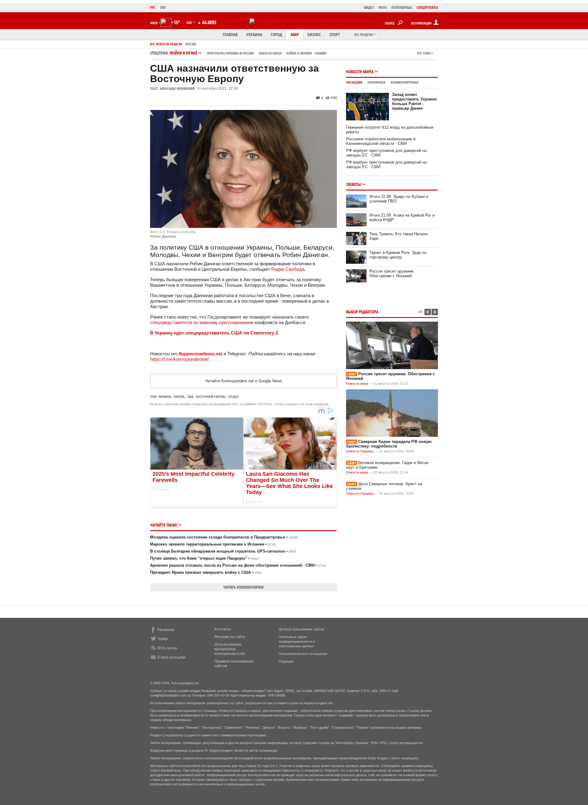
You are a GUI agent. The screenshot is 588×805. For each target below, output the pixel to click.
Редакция (286, 661)
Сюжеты (353, 184)
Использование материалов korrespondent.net (229, 649)
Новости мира (359, 71)
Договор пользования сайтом (301, 629)
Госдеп (233, 396)
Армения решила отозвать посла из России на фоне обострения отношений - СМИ (238, 565)
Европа (179, 396)
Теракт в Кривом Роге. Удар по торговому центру (397, 254)
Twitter (162, 639)
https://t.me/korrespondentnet (179, 359)
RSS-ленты (167, 648)
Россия (190, 44)
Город (276, 34)
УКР (163, 7)
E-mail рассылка (171, 657)
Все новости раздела (166, 44)
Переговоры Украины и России (230, 53)
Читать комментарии (243, 587)
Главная (230, 34)
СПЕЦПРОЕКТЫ (427, 7)
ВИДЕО (369, 7)
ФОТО (383, 7)
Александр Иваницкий (177, 88)
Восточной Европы (210, 396)
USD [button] (190, 22)
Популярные (377, 82)
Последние (354, 82)
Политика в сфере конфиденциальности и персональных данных (297, 641)
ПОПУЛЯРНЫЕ (401, 7)
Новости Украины (360, 451)
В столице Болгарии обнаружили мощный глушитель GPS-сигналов (223, 551)
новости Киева (270, 53)
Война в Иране (248, 53)
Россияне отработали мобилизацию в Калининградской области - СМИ (381, 141)
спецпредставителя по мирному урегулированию (202, 322)
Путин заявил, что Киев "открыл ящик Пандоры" (204, 558)
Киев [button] (154, 23)
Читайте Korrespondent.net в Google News (243, 381)
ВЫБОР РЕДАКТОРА (362, 312)
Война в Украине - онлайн (306, 53)
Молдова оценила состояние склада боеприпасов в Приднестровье (224, 537)
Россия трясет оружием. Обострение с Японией (392, 273)
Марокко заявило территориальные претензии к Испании (213, 544)
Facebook (165, 630)
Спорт (334, 34)
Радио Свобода (287, 269)
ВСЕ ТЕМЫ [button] (424, 53)
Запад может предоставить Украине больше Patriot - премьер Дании (414, 101)
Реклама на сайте (229, 637)
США (190, 396)
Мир (295, 34)
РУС (153, 7)
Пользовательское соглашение (303, 654)
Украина (254, 34)
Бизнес (314, 34)
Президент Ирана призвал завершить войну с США (206, 572)
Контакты (222, 629)
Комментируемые (405, 82)
